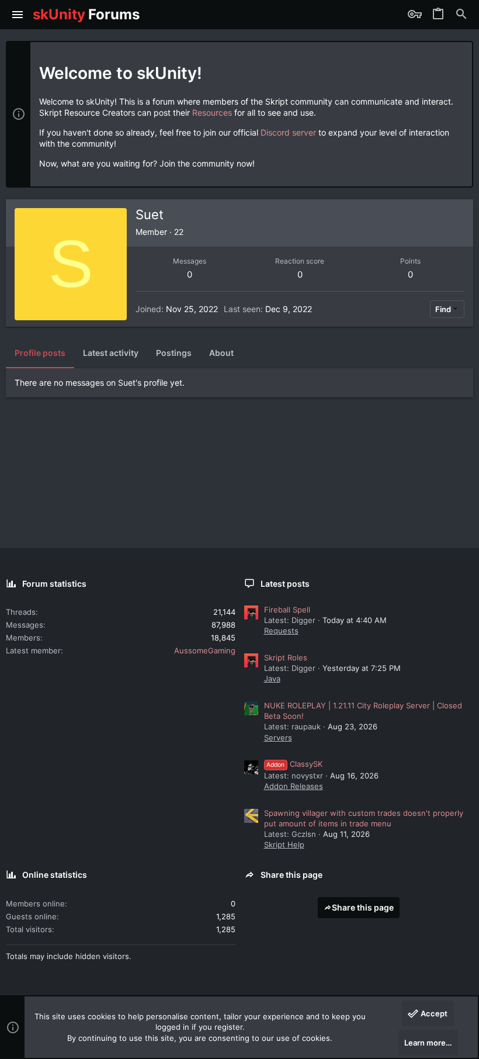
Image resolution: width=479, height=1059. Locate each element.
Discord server (288, 132)
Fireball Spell (287, 609)
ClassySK (294, 764)
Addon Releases (293, 786)
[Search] (461, 14)
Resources (212, 112)
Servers (278, 737)
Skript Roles (285, 657)
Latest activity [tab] (110, 353)
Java (272, 678)
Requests (281, 630)
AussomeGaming (204, 650)
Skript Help (284, 844)
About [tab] (221, 353)
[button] (18, 14)
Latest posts (285, 584)
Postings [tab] (174, 353)
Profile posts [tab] (40, 353)
